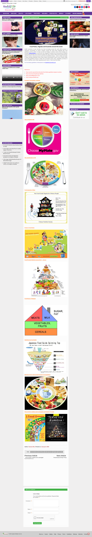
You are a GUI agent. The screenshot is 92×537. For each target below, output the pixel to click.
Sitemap (75, 534)
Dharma (36, 1)
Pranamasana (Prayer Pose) (60, 457)
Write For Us (74, 109)
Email (30, 513)
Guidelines (69, 534)
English (11, 1)
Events (44, 1)
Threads (30, 1)
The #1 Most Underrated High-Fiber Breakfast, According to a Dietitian (10, 156)
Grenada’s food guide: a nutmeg (32, 80)
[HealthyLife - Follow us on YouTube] (84, 6)
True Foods (37, 13)
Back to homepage (64, 17)
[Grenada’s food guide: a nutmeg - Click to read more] (44, 83)
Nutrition (6, 13)
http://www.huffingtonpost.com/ (33, 75)
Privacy (59, 534)
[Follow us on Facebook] (75, 6)
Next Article (61, 456)
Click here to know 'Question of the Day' (11, 86)
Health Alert (7, 17)
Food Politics (53, 13)
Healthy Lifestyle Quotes (10, 91)
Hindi (15, 1)
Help (55, 534)
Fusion (19, 1)
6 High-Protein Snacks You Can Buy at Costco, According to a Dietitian (11, 163)
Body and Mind (75, 34)
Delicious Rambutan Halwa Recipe (78, 19)
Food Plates (41, 451)
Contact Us (86, 534)
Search (86, 4)
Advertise (80, 534)
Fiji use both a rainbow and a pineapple (34, 457)
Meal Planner (74, 71)
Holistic (21, 13)
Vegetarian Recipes (76, 17)
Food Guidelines (34, 451)
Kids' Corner (6, 33)
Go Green (67, 13)
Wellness (44, 13)
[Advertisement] (44, 7)
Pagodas (55, 451)
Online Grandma (77, 13)
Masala (61, 13)
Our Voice (25, 1)
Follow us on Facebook (77, 104)
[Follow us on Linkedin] (82, 6)
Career (46, 534)
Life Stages (28, 13)
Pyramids (60, 451)
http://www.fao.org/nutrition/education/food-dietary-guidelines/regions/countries (44, 72)
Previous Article (31, 456)
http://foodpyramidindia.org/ (32, 77)
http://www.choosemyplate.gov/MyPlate (34, 73)
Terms (63, 534)
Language (70, 1)
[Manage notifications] (88, 534)
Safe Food (13, 13)
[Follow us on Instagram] (89, 6)
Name (30, 509)
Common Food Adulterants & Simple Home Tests (11, 68)
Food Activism (7, 49)
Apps (88, 1)
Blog (40, 1)
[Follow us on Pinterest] (80, 6)
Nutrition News (7, 143)
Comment (29, 501)
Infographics (75, 87)
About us (41, 534)
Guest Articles (7, 105)
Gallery (51, 534)
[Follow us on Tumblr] (87, 6)
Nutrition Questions (9, 84)
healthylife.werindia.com (50, 62)
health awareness (48, 451)
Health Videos (7, 65)
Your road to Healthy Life (31, 17)
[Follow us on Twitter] (77, 6)
